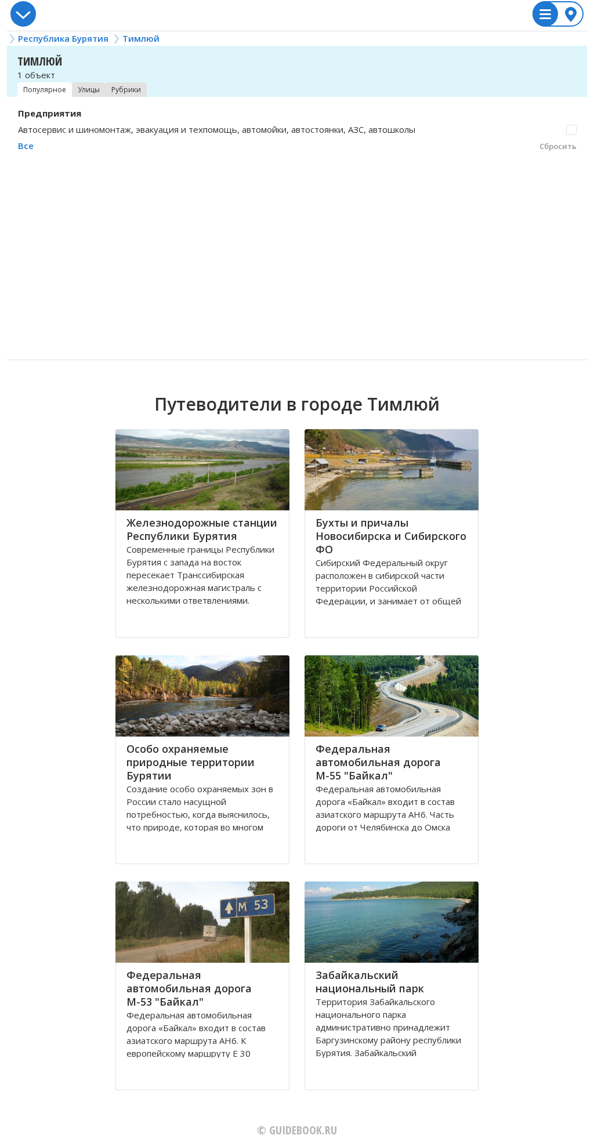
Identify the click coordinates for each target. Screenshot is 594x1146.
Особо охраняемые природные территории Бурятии (190, 762)
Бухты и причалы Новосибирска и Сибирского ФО (391, 536)
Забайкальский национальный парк (370, 981)
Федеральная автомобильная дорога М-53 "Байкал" (189, 988)
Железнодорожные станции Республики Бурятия (201, 529)
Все (26, 145)
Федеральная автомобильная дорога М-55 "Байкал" (378, 762)
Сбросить (558, 146)
